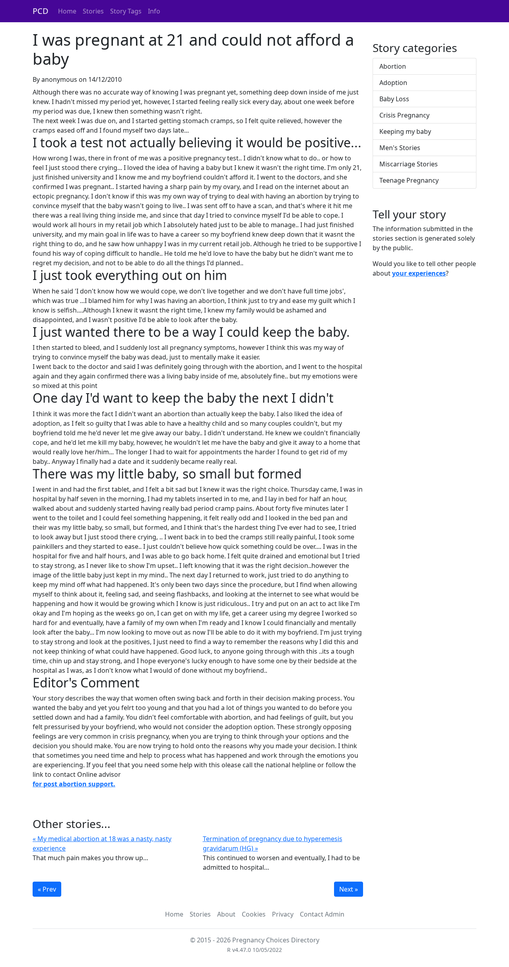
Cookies (254, 914)
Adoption (393, 82)
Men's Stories (399, 147)
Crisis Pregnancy (404, 115)
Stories (93, 11)
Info (154, 11)
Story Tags (126, 11)
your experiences (419, 273)
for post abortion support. (74, 784)
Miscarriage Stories (408, 164)
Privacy (282, 914)
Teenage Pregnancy (409, 180)
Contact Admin (322, 914)
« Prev (47, 889)
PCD (41, 11)
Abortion (392, 66)
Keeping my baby (405, 131)
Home (67, 11)
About (226, 914)
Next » (348, 889)
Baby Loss (394, 99)
